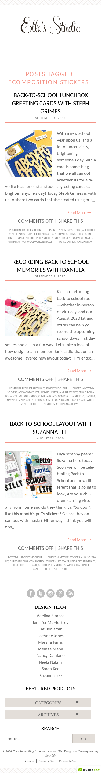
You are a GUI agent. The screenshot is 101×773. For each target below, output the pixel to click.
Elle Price (62, 569)
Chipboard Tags (47, 234)
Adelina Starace (50, 616)
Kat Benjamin (50, 629)
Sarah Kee (50, 669)
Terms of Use (46, 761)
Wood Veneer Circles (39, 242)
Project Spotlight (33, 230)
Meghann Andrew (81, 242)
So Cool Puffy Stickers (39, 238)
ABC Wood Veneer (28, 392)
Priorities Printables (82, 561)
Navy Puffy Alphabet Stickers (24, 400)
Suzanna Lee (51, 676)
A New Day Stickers (70, 230)
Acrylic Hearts (49, 392)
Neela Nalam (50, 662)
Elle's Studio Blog (23, 751)
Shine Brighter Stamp (24, 565)
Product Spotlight (33, 388)
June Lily (50, 755)
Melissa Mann (50, 649)
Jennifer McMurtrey (50, 622)
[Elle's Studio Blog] (50, 25)
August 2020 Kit (28, 234)
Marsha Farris (50, 642)
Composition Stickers (71, 234)
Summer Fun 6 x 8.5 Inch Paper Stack (64, 400)
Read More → (79, 213)
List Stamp (63, 561)
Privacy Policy (67, 761)
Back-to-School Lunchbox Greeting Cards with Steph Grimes (50, 104)
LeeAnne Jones (51, 636)
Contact (29, 761)
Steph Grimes (62, 238)
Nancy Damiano (51, 656)
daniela (90, 396)
